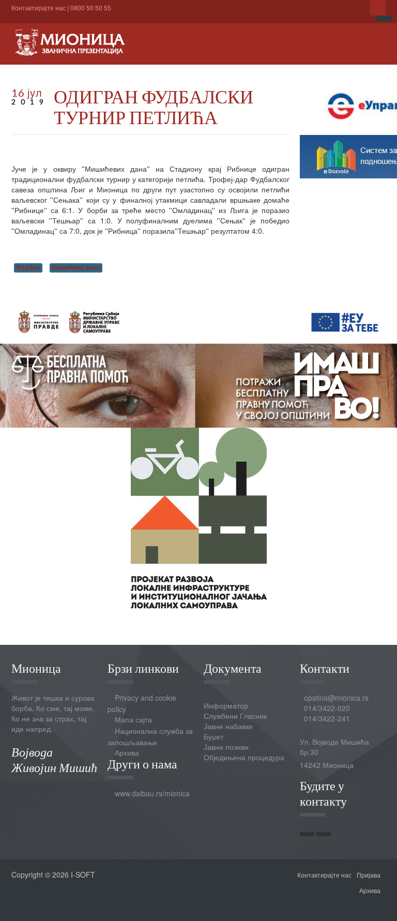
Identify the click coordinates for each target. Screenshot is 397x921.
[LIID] (199, 517)
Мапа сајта (133, 719)
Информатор (226, 705)
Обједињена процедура (244, 757)
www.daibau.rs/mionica (152, 793)
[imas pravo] (198, 362)
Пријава (368, 874)
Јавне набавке (228, 726)
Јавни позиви (226, 747)
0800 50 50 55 (90, 7)
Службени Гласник (235, 716)
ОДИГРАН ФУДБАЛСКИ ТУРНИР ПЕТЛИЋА (153, 106)
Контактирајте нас (38, 7)
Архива (127, 752)
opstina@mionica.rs (336, 697)
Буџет (213, 736)
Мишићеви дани (76, 267)
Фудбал (28, 267)
